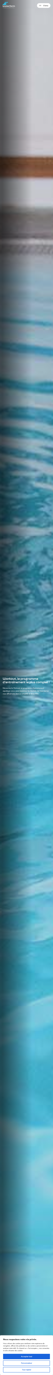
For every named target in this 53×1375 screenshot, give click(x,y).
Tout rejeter (26, 1370)
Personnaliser (26, 1363)
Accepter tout (26, 1356)
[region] (26, 1355)
